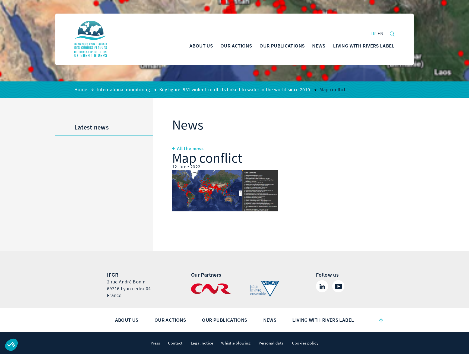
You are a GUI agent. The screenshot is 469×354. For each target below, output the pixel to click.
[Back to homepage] (90, 39)
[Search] (392, 33)
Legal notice (202, 343)
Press (155, 343)
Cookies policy (305, 343)
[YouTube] (338, 286)
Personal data (271, 343)
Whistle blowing (236, 343)
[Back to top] (381, 320)
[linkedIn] (322, 286)
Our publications (224, 320)
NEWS (270, 320)
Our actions (170, 320)
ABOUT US (126, 320)
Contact (175, 343)
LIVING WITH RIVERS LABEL (323, 320)
